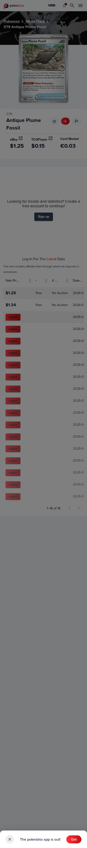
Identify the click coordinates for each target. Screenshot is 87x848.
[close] (10, 839)
